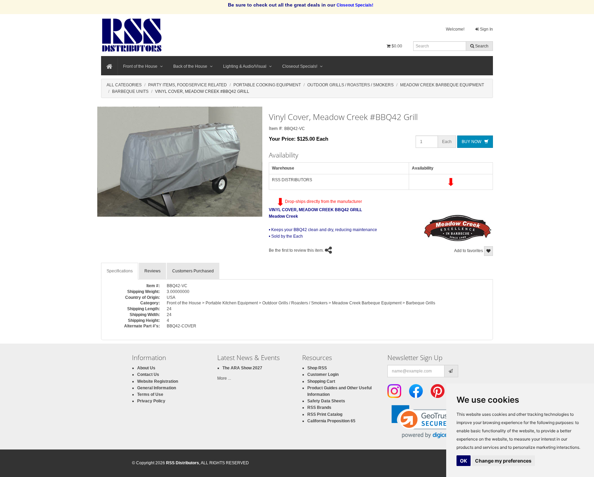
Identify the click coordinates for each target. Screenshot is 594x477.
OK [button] (463, 461)
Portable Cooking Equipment (267, 85)
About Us (146, 368)
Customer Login (323, 374)
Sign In (486, 29)
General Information (156, 388)
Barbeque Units (130, 91)
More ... (224, 378)
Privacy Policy (151, 401)
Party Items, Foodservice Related (187, 85)
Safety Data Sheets (326, 401)
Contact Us (148, 374)
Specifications (120, 271)
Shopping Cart (321, 381)
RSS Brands (319, 407)
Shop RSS (317, 368)
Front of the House (140, 66)
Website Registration (157, 381)
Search (481, 46)
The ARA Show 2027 (242, 368)
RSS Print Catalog (324, 414)
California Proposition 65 (331, 421)
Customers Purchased (193, 271)
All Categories (124, 85)
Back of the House (190, 66)
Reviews (152, 271)
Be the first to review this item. (296, 250)
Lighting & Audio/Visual (244, 66)
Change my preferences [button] (503, 461)
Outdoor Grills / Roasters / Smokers (350, 85)
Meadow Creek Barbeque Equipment (442, 85)
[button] (424, 421)
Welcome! (455, 29)
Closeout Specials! (299, 66)
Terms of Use (150, 394)
